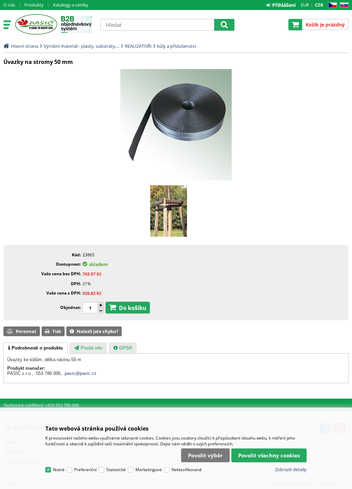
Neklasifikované (187, 470)
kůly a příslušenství (176, 46)
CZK (319, 5)
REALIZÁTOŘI (138, 46)
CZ (331, 5)
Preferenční (85, 470)
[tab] (35, 348)
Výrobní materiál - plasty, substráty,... (81, 46)
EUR (305, 5)
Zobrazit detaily (291, 469)
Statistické (116, 470)
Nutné (59, 470)
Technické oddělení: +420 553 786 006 (41, 405)
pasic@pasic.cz (81, 373)
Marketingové (148, 470)
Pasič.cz (35, 24)
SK (342, 5)
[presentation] (35, 348)
